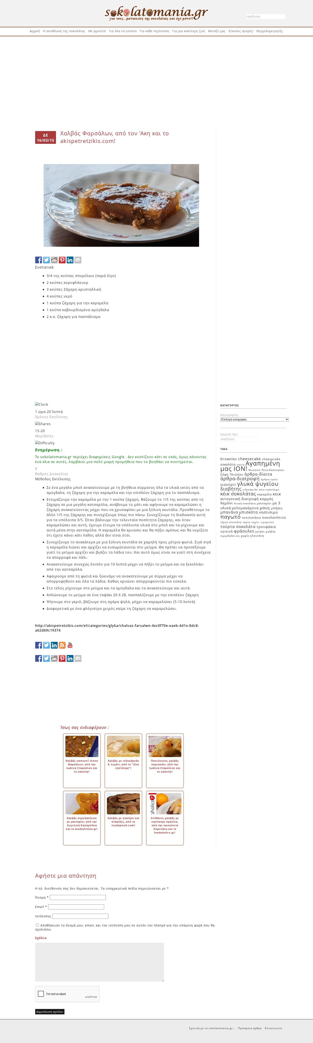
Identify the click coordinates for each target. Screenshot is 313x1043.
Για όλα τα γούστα (123, 31)
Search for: (229, 434)
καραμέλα (264, 494)
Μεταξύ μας (217, 31)
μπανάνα (229, 512)
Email (41, 907)
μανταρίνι (264, 503)
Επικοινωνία (273, 1028)
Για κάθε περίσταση (154, 31)
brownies (228, 459)
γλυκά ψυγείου (258, 483)
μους (265, 507)
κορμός (266, 498)
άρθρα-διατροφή (240, 478)
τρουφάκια (266, 526)
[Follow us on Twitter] (46, 645)
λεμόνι (226, 503)
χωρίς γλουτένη (252, 536)
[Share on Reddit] (54, 260)
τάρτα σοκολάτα (231, 522)
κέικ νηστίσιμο (269, 489)
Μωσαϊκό (254, 470)
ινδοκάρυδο (250, 489)
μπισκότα (248, 512)
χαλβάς (260, 531)
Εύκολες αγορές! (241, 31)
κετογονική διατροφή (239, 498)
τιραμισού (267, 522)
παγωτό (230, 516)
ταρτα (246, 522)
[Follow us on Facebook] (38, 645)
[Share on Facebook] (38, 260)
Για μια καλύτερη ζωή (188, 31)
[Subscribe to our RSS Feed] (62, 645)
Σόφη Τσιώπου (231, 474)
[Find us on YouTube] (70, 645)
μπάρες (277, 508)
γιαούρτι (228, 484)
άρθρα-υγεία (269, 479)
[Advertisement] (156, 52)
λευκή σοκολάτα (245, 503)
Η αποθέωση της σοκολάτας (64, 31)
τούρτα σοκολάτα (238, 526)
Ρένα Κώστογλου (273, 470)
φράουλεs (244, 531)
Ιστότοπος (43, 916)
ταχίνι (255, 522)
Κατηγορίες (229, 415)
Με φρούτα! (97, 31)
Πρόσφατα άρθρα (250, 1028)
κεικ (277, 493)
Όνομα (42, 897)
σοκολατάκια (251, 517)
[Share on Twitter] (46, 260)
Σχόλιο (41, 938)
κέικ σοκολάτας (238, 493)
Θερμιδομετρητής (270, 31)
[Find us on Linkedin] (54, 645)
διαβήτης (230, 489)
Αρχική (35, 31)
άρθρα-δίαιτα (258, 474)
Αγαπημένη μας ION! (250, 466)
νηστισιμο (268, 512)
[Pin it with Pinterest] (62, 260)
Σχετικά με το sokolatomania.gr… (212, 1028)
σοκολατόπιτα (274, 517)
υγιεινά (226, 531)
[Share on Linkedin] (70, 260)
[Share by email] (78, 260)
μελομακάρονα (245, 508)
